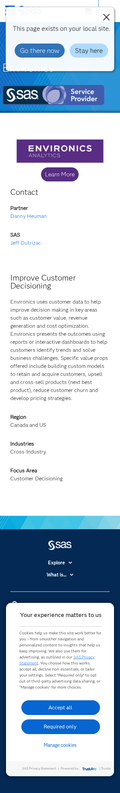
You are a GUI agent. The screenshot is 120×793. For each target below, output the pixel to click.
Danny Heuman (28, 216)
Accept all (60, 707)
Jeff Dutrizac (25, 243)
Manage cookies (60, 745)
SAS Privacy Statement (39, 768)
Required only (60, 726)
